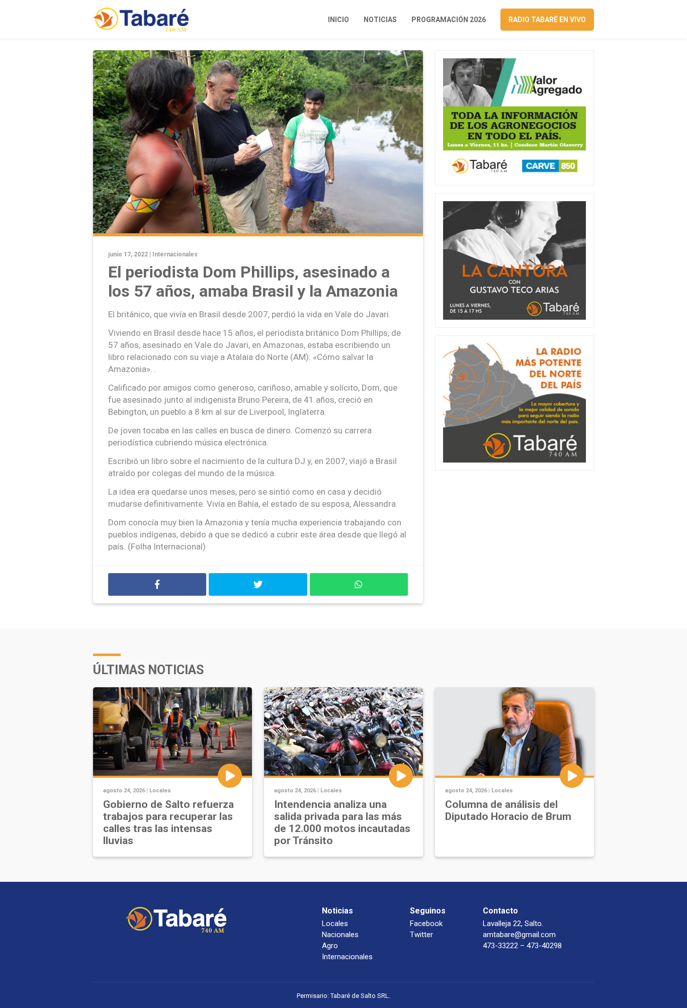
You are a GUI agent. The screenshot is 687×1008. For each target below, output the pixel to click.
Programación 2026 (448, 20)
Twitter (421, 934)
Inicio (338, 20)
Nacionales (340, 934)
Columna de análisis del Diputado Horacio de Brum (508, 810)
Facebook (426, 923)
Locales (160, 790)
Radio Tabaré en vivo (547, 20)
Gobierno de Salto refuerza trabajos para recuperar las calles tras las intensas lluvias (168, 822)
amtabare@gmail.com (519, 934)
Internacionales (175, 254)
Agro (330, 945)
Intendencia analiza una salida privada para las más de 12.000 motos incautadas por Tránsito (342, 822)
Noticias (380, 20)
